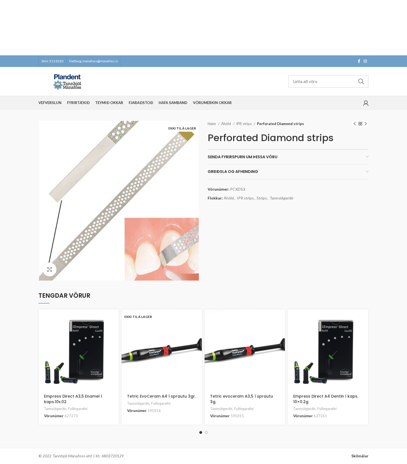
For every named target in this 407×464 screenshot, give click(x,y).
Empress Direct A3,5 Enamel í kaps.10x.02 (73, 399)
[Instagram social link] (365, 61)
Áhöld (226, 123)
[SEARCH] (361, 81)
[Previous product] (354, 124)
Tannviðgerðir (281, 198)
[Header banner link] (195, 27)
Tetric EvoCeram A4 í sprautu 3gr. (161, 396)
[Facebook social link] (359, 61)
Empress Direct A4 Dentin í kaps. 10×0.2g (325, 399)
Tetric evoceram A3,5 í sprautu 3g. (241, 399)
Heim (212, 123)
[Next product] (366, 124)
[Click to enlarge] (49, 269)
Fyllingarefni (77, 408)
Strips (262, 198)
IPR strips (244, 123)
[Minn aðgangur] (365, 102)
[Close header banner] (400, 27)
